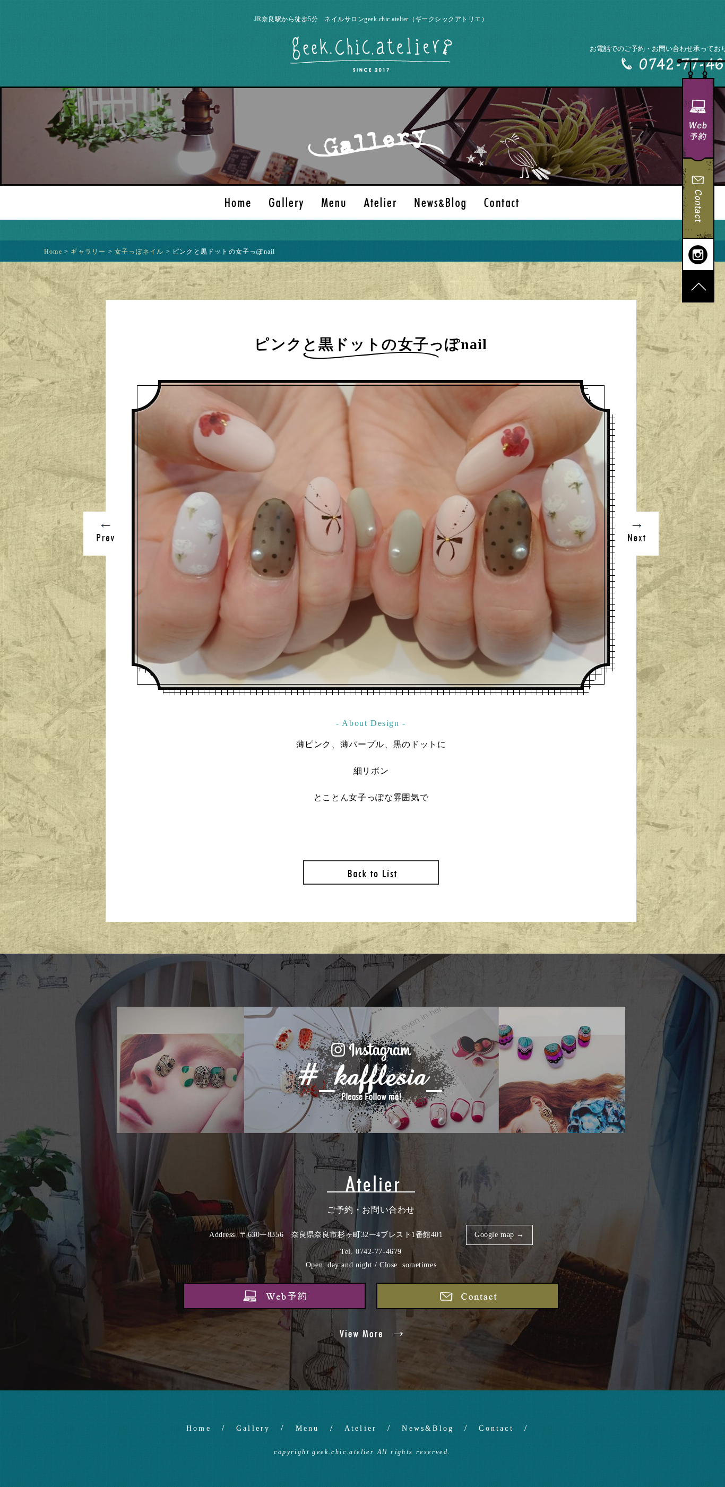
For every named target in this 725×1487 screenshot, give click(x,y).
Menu (308, 1428)
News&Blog (428, 1428)
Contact (496, 1428)
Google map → (499, 1235)
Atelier (360, 1428)
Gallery (253, 1428)
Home (198, 1428)
